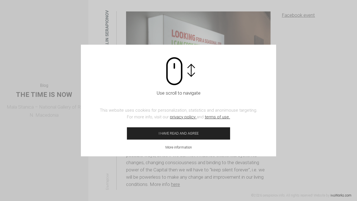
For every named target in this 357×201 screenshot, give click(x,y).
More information (178, 147)
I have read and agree (179, 133)
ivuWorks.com (341, 195)
